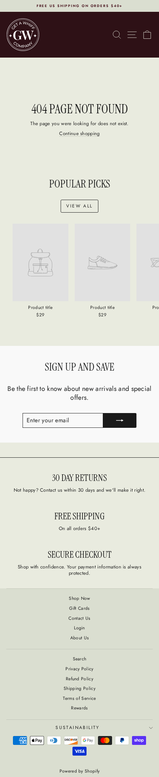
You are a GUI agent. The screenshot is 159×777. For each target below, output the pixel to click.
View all (79, 206)
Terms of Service (79, 698)
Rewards (79, 708)
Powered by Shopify (80, 771)
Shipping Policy (79, 688)
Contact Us (79, 618)
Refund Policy (79, 678)
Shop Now (79, 598)
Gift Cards (79, 608)
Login (79, 628)
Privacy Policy (79, 669)
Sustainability (77, 727)
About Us (79, 638)
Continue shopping (79, 133)
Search (80, 659)
